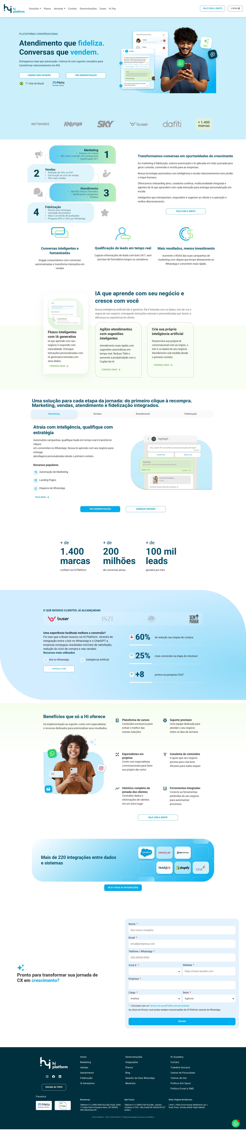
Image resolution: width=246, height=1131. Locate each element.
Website (188, 965)
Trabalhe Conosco (180, 1067)
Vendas (84, 1067)
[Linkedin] (60, 1076)
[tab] (54, 414)
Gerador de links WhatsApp (140, 1078)
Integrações (131, 1062)
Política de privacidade (177, 1005)
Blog (127, 1072)
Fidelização (86, 1078)
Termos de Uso (179, 1078)
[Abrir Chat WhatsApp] (236, 1123)
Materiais (130, 1083)
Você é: (133, 965)
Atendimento (87, 1072)
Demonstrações (133, 1057)
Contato (175, 1062)
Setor (186, 992)
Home (83, 1057)
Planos (129, 1067)
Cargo (132, 992)
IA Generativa (87, 1083)
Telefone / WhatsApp (141, 951)
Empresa (134, 978)
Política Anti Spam (181, 1083)
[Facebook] (53, 1076)
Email (132, 937)
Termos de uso (156, 1005)
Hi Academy (177, 1057)
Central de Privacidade (183, 1072)
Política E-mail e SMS (182, 1088)
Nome (132, 923)
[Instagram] (47, 1076)
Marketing (85, 1062)
